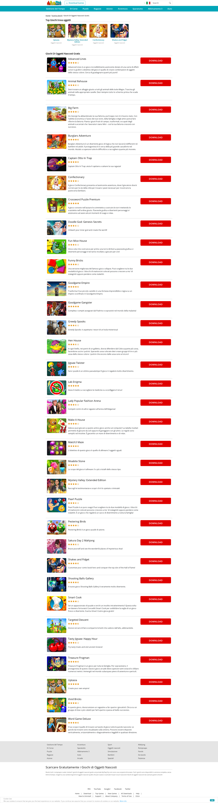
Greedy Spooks (76, 321)
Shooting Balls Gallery (81, 578)
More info (123, 801)
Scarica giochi (57, 15)
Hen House (74, 340)
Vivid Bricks (74, 699)
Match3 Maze (76, 442)
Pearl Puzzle (75, 499)
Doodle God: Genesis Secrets (85, 221)
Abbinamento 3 (155, 8)
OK (212, 800)
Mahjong (141, 744)
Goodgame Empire (79, 282)
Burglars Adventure (79, 135)
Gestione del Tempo (55, 8)
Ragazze (97, 8)
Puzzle (86, 8)
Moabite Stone (76, 461)
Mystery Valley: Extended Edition (87, 480)
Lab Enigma (75, 381)
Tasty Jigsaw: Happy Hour (83, 638)
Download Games (76, 3)
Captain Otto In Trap (80, 158)
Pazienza (141, 758)
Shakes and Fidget (78, 559)
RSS (89, 789)
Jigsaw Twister (76, 362)
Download (156, 60)
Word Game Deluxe (79, 718)
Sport (110, 744)
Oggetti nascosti (114, 748)
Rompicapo (142, 748)
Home (48, 15)
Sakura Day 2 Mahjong (81, 540)
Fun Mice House (77, 240)
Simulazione (112, 751)
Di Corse (74, 8)
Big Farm (73, 107)
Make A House (76, 419)
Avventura (123, 8)
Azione (109, 8)
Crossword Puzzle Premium (84, 199)
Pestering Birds (77, 521)
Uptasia (72, 680)
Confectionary (76, 177)
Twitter (127, 789)
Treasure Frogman (78, 657)
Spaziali (111, 758)
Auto (169, 8)
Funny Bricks (75, 260)
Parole (140, 751)
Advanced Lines (77, 58)
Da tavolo (142, 755)
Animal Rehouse (77, 81)
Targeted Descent (78, 619)
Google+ (107, 789)
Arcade (80, 758)
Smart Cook (75, 597)
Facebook (118, 789)
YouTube (97, 789)
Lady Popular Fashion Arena (84, 400)
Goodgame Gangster (80, 302)
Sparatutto (138, 8)
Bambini (111, 755)
